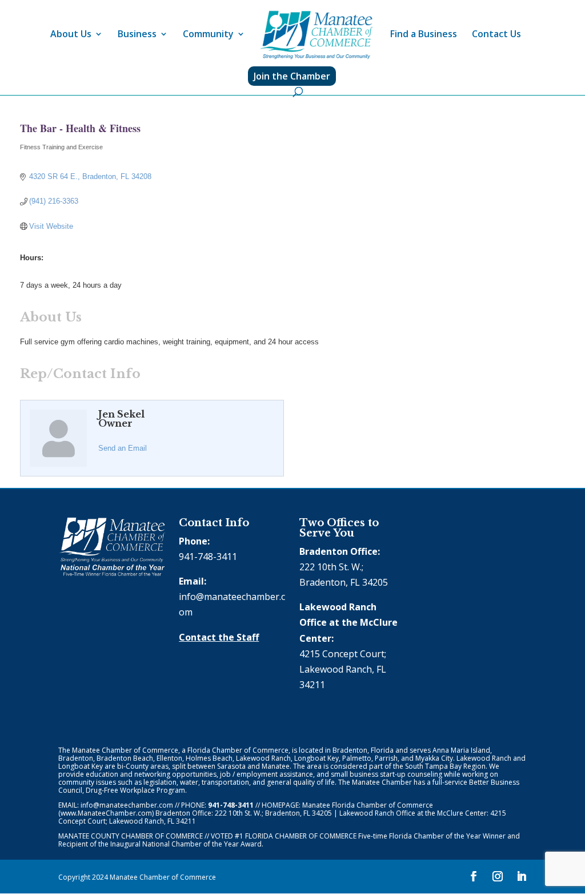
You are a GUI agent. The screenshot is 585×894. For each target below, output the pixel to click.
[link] (316, 35)
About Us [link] (70, 35)
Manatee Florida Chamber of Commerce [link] (367, 805)
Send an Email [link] (122, 448)
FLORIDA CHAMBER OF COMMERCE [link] (300, 836)
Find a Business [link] (423, 35)
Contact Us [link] (496, 35)
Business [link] (137, 35)
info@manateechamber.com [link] (127, 805)
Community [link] (208, 35)
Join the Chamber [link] (292, 76)
